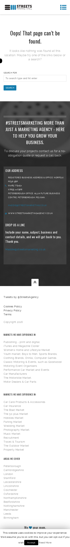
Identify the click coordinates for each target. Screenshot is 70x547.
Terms (8, 314)
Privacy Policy (12, 310)
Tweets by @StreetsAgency (21, 297)
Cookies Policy (13, 306)
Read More (45, 542)
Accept (31, 542)
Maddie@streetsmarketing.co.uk (27, 205)
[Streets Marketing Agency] (18, 7)
